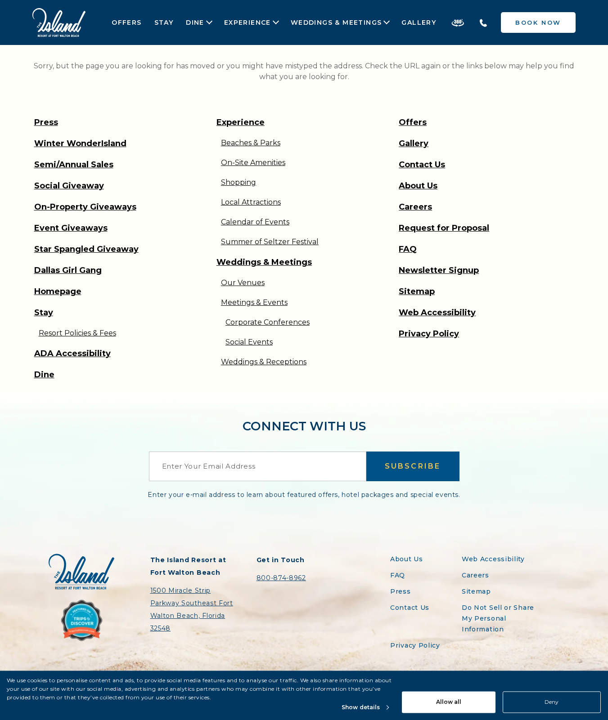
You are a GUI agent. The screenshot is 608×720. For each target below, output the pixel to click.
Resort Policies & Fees (77, 333)
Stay (164, 22)
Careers (415, 207)
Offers (126, 22)
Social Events (249, 342)
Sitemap (417, 291)
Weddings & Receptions (263, 362)
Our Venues (243, 282)
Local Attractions (251, 202)
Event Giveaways (71, 228)
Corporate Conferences (267, 322)
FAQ (408, 249)
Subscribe (413, 466)
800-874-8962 (281, 578)
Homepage (57, 291)
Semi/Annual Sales (73, 165)
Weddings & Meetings (336, 23)
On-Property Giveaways (85, 207)
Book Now (538, 22)
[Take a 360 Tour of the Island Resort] (458, 22)
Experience (247, 23)
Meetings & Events (254, 302)
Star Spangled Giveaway (86, 249)
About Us (418, 186)
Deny (551, 701)
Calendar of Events (255, 222)
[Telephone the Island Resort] (483, 22)
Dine (195, 23)
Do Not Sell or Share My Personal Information (498, 618)
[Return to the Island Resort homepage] (59, 22)
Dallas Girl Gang (68, 270)
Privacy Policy (429, 334)
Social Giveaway (69, 186)
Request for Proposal (444, 228)
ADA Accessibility (72, 353)
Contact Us (422, 165)
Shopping (238, 182)
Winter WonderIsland (80, 143)
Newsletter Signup (439, 270)
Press (46, 122)
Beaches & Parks (250, 143)
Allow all (448, 701)
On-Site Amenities (253, 162)
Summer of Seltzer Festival (270, 241)
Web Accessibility (437, 313)
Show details (361, 707)
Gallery (418, 22)
